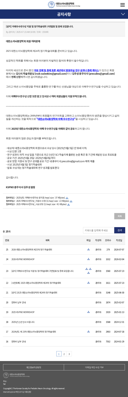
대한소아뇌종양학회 (64, 4)
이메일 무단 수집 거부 (94, 367)
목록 (120, 216)
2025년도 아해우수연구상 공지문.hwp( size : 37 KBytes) (40, 197)
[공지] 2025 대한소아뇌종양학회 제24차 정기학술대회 (34, 292)
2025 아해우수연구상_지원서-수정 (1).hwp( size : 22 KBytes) (42, 200)
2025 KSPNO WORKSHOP (22, 312)
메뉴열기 (122, 5)
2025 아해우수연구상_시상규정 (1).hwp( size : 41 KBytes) (41, 204)
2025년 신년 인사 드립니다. (23, 321)
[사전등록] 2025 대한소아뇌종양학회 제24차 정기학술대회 (36, 282)
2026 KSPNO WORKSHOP (22, 259)
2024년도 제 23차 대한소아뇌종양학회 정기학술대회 (33, 331)
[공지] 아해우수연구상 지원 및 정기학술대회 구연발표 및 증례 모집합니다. (42, 270)
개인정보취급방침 (33, 367)
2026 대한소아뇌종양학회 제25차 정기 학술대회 (31, 249)
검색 (120, 230)
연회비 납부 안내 (18, 302)
